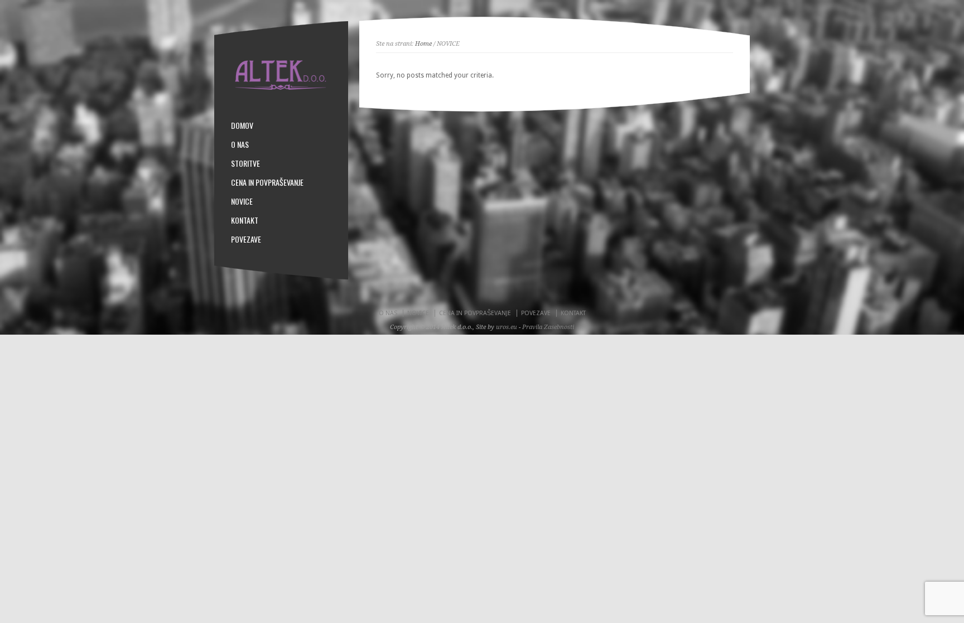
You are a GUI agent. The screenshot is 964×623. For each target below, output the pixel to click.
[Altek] (281, 87)
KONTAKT (244, 220)
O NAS (240, 144)
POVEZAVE (246, 239)
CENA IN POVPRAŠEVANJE (267, 182)
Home (423, 43)
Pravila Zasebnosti (548, 327)
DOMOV (242, 125)
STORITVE (245, 163)
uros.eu (506, 327)
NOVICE (242, 201)
